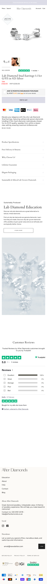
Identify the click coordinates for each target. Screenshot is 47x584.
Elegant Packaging (9, 172)
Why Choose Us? (8, 157)
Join (41, 546)
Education (6, 477)
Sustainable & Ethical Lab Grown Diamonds (19, 180)
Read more (6, 128)
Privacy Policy (19, 555)
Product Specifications (10, 142)
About (4, 481)
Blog (3, 492)
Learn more (18, 230)
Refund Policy (7, 555)
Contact (5, 489)
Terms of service (33, 555)
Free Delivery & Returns (11, 149)
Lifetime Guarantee (9, 165)
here (21, 93)
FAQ (3, 485)
